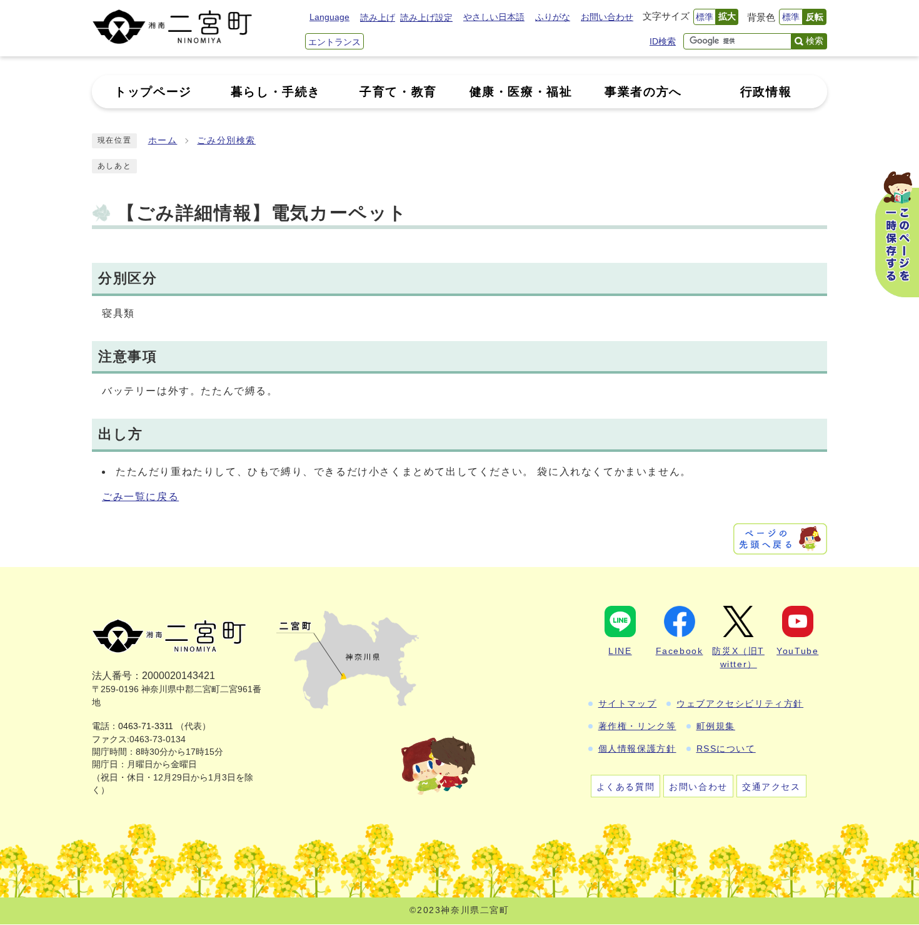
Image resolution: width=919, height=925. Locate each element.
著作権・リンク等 (637, 726)
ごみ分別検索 (226, 140)
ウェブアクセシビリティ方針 (739, 703)
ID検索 (663, 41)
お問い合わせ (607, 17)
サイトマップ (627, 703)
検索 (814, 41)
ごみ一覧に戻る (140, 496)
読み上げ (377, 18)
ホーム (163, 140)
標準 (704, 17)
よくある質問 (625, 787)
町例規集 (715, 726)
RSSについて (726, 749)
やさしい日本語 (494, 17)
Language (329, 17)
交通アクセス (771, 787)
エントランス (334, 42)
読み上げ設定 (426, 18)
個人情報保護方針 (637, 749)
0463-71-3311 (145, 726)
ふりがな (552, 17)
